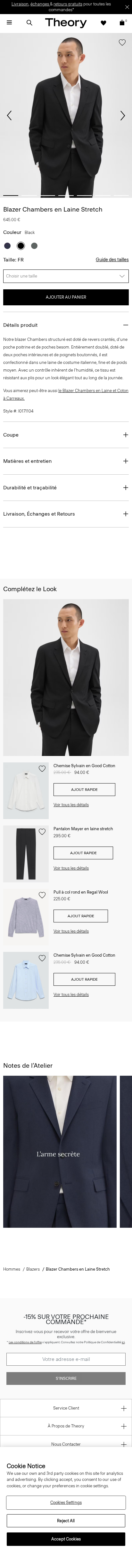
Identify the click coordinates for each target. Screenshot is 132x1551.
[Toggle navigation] (9, 22)
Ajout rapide (84, 789)
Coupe (11, 435)
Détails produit (20, 325)
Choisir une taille (21, 276)
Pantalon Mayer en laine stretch (83, 828)
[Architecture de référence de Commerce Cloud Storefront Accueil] (66, 22)
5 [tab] (84, 195)
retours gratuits (68, 4)
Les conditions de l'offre (25, 1342)
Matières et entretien (27, 461)
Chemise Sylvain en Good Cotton (84, 765)
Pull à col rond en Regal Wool (81, 892)
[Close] (127, 7)
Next (123, 115)
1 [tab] (10, 195)
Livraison (20, 4)
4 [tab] (65, 195)
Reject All (66, 1520)
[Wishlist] (103, 22)
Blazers (33, 1269)
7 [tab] (121, 195)
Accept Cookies (66, 1539)
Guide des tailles (112, 259)
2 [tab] (29, 195)
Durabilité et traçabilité (30, 488)
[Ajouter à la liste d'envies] (122, 43)
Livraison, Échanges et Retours (39, 514)
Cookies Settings (66, 1502)
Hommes (11, 1269)
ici (123, 1342)
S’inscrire (66, 1378)
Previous (9, 115)
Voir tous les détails (71, 804)
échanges (40, 4)
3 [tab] (47, 195)
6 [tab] (102, 195)
